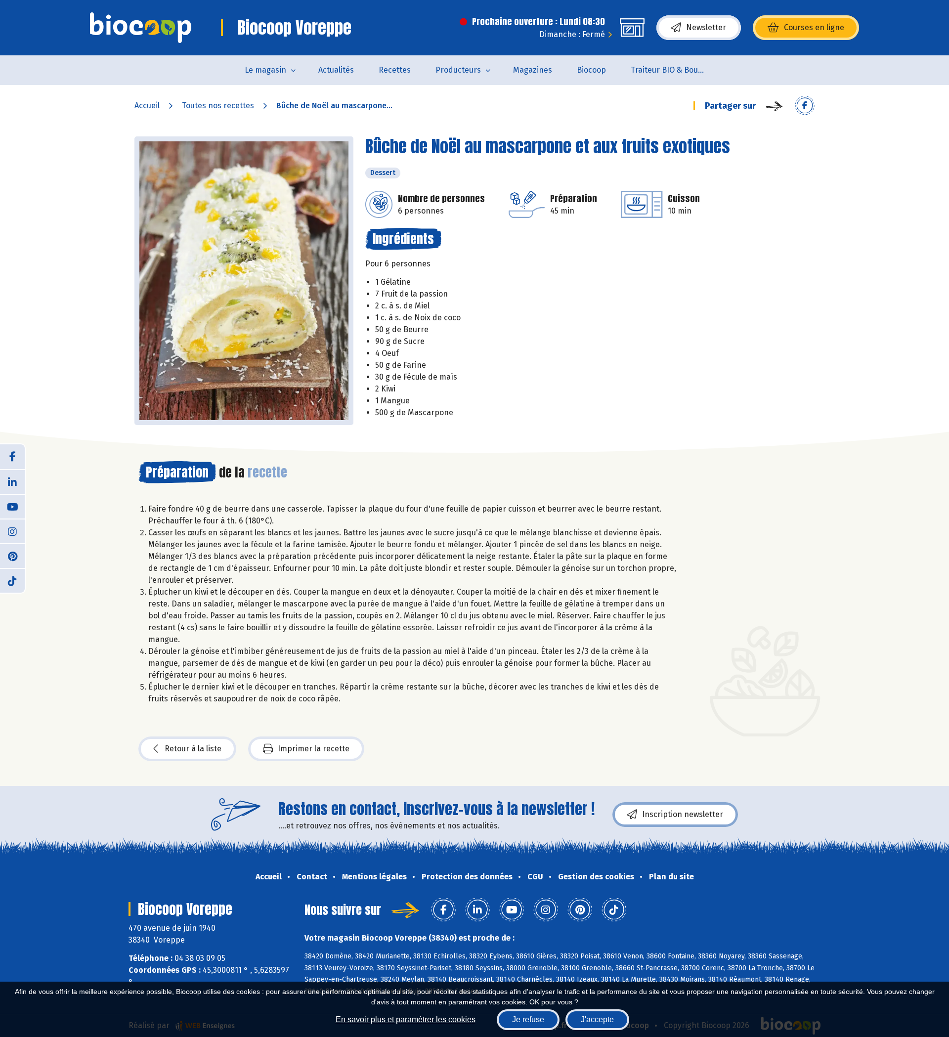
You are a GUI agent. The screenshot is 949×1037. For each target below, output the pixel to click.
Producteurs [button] (458, 70)
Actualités (336, 70)
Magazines (532, 70)
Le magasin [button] (265, 70)
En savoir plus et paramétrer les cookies (405, 1019)
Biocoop (591, 70)
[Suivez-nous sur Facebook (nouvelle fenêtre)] (12, 456)
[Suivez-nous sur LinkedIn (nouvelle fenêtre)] (12, 481)
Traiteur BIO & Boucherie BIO (674, 70)
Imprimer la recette (313, 748)
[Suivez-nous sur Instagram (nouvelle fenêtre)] (12, 530)
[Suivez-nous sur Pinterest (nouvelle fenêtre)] (12, 555)
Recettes (395, 70)
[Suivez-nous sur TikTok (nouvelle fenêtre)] (12, 580)
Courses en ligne (814, 27)
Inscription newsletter (682, 814)
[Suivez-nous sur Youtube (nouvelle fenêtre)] (12, 506)
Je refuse (528, 1019)
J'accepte (597, 1019)
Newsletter (706, 27)
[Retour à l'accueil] (140, 27)
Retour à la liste (193, 748)
